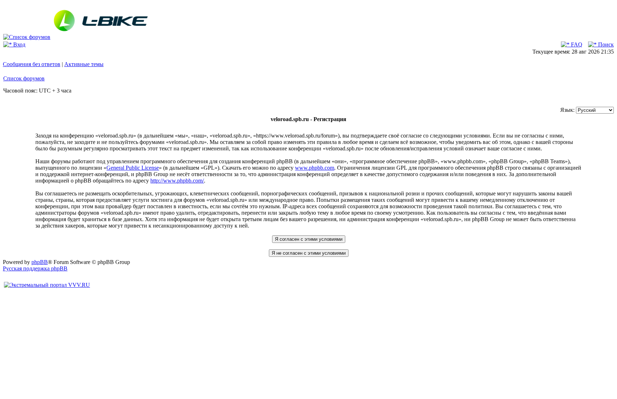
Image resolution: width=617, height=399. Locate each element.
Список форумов (24, 78)
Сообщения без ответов (31, 64)
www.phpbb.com (314, 168)
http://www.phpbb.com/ (177, 181)
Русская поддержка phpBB (35, 268)
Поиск (605, 44)
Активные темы (84, 64)
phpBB (39, 262)
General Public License (132, 168)
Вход (18, 44)
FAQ (576, 44)
